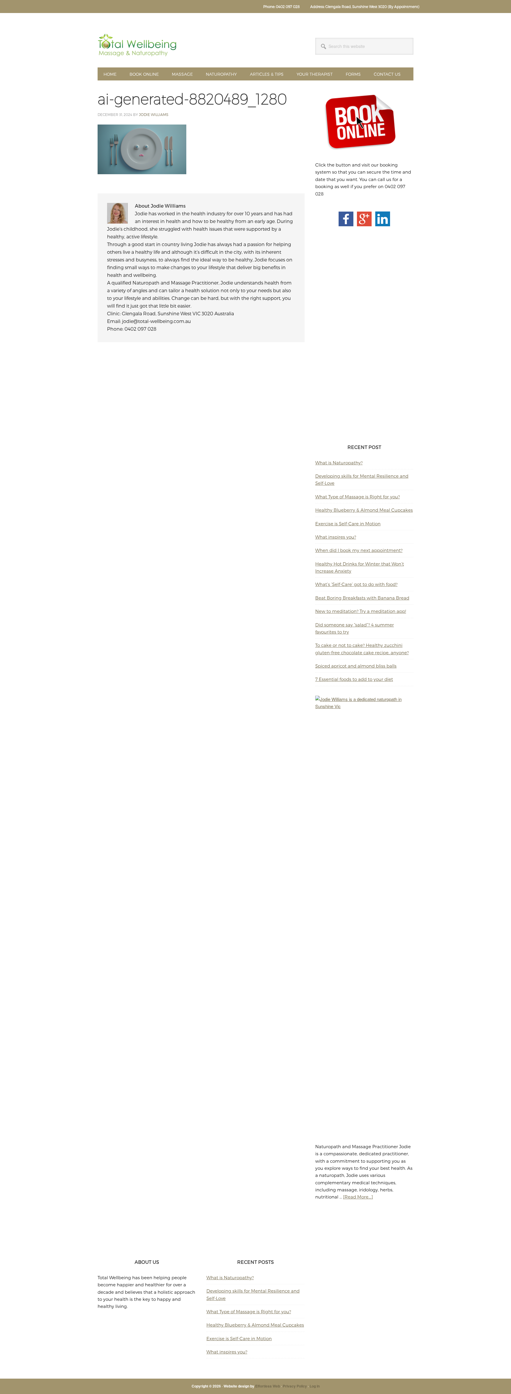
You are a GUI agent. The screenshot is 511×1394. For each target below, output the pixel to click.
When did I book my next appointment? (358, 550)
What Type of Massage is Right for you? (357, 496)
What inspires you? (335, 536)
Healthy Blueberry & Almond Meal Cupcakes (364, 510)
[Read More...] (358, 1196)
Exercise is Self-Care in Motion (348, 523)
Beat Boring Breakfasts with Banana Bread (362, 597)
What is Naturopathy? (339, 462)
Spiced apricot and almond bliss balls (356, 665)
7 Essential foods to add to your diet (354, 679)
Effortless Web (267, 1386)
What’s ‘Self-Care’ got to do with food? (356, 584)
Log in (315, 1386)
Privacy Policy (295, 1386)
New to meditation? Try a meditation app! (360, 611)
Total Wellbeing (137, 45)
